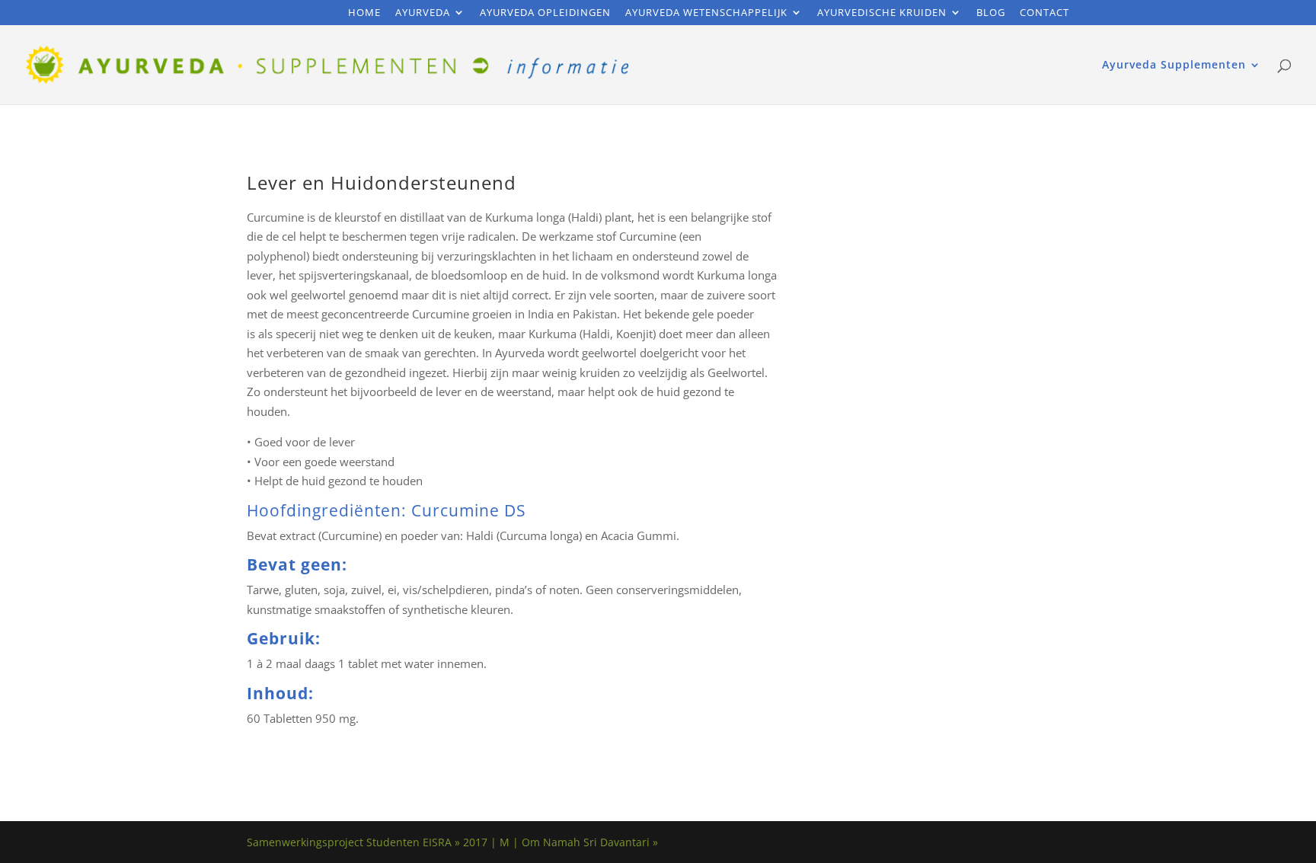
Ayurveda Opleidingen (545, 13)
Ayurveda (422, 13)
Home (364, 13)
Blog (990, 13)
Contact (1044, 13)
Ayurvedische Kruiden (882, 13)
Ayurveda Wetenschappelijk (706, 13)
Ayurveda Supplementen (1174, 65)
